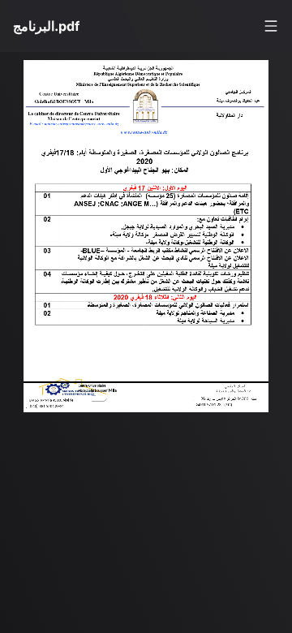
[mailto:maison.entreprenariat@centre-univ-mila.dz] (83, 125)
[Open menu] (271, 26)
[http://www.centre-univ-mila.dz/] (152, 134)
